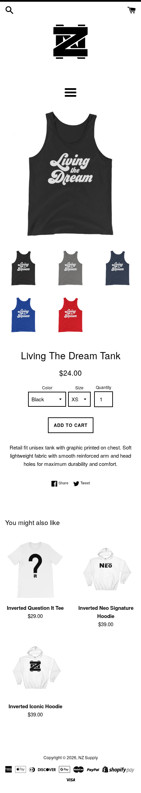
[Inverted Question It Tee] (35, 570)
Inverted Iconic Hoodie (35, 706)
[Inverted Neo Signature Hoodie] (106, 570)
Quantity (103, 387)
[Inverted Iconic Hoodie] (35, 669)
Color (47, 387)
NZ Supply (88, 757)
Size (79, 387)
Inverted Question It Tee (35, 607)
